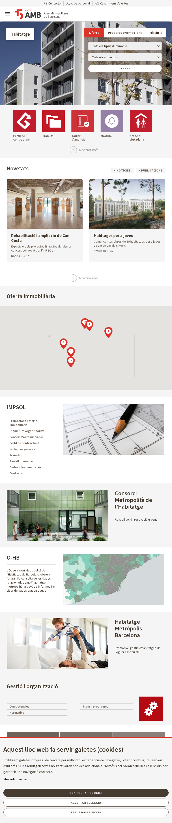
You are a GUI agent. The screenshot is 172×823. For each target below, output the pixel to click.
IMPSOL (16, 407)
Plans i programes (95, 706)
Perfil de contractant (24, 443)
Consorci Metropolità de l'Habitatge (133, 499)
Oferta (94, 32)
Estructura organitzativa (27, 431)
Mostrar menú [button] (7, 10)
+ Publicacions (150, 170)
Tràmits (15, 455)
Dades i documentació (25, 467)
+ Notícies (122, 170)
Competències (19, 706)
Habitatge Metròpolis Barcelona (128, 628)
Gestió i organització (32, 686)
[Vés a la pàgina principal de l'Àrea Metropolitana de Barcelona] (42, 14)
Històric (156, 32)
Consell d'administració (26, 437)
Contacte (15, 473)
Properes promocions (125, 32)
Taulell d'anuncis (21, 461)
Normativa (16, 712)
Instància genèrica (22, 449)
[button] (52, 3)
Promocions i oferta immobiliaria (23, 423)
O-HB (13, 557)
